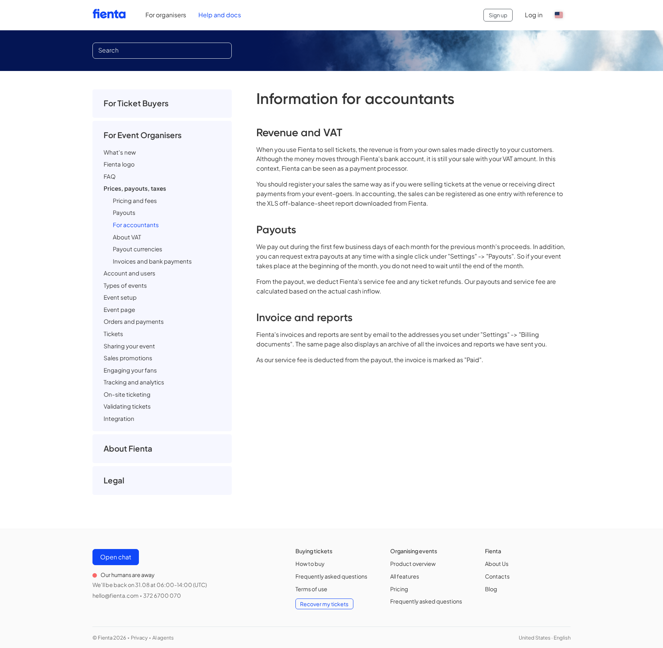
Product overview (412, 563)
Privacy (139, 638)
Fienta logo (119, 164)
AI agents (163, 638)
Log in (534, 15)
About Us (496, 563)
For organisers (165, 15)
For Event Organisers (142, 135)
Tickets (113, 333)
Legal (114, 480)
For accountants (136, 224)
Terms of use (311, 588)
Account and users (129, 273)
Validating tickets (127, 406)
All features (404, 576)
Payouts (124, 212)
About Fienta (128, 448)
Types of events (125, 285)
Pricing (399, 588)
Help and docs (219, 15)
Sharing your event (129, 346)
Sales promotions (128, 357)
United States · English (545, 638)
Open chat (115, 557)
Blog (491, 588)
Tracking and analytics (134, 382)
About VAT (127, 237)
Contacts (497, 576)
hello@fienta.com (115, 595)
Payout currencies (137, 248)
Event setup (120, 297)
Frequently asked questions (331, 576)
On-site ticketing (127, 394)
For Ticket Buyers (136, 103)
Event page (119, 309)
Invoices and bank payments (152, 261)
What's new (120, 152)
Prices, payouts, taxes (135, 188)
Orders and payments (134, 321)
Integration (119, 418)
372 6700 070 (162, 595)
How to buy (310, 563)
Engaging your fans (130, 370)
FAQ (109, 176)
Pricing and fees (135, 200)
